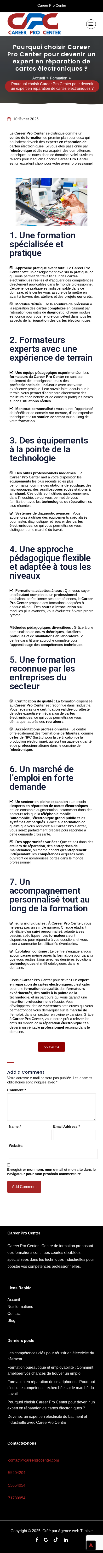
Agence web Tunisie (75, 1531)
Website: (16, 1146)
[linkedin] (66, 1540)
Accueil (38, 78)
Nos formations (20, 1307)
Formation (58, 78)
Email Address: (66, 1126)
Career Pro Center (51, 5)
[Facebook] (36, 1540)
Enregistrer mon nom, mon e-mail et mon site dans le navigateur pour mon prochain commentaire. (51, 1171)
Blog (11, 1320)
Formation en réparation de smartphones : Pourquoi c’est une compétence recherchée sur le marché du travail (51, 1388)
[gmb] (46, 1540)
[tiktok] (56, 1540)
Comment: (16, 1090)
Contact (14, 1314)
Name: (15, 1126)
